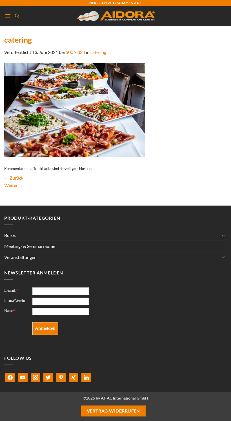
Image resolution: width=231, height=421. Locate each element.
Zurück (13, 177)
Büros (10, 235)
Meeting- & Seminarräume (29, 246)
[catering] (74, 109)
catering (98, 52)
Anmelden (45, 328)
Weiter (13, 185)
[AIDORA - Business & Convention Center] (115, 16)
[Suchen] (17, 15)
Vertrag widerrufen (113, 410)
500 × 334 (75, 52)
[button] (7, 16)
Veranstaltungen (20, 257)
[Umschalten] (223, 235)
